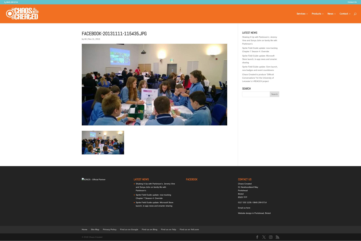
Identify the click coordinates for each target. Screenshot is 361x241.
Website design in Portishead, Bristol (254, 213)
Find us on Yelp (168, 229)
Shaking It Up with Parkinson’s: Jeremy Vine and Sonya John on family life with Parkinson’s (259, 40)
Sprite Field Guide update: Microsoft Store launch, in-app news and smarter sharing (259, 59)
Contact (344, 14)
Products (316, 14)
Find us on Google (129, 229)
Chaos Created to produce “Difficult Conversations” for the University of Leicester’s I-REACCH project (258, 77)
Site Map (95, 229)
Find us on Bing (149, 229)
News (330, 14)
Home (84, 229)
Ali (85, 39)
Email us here (244, 208)
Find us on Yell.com (189, 229)
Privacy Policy (109, 229)
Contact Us (352, 2)
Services (301, 14)
